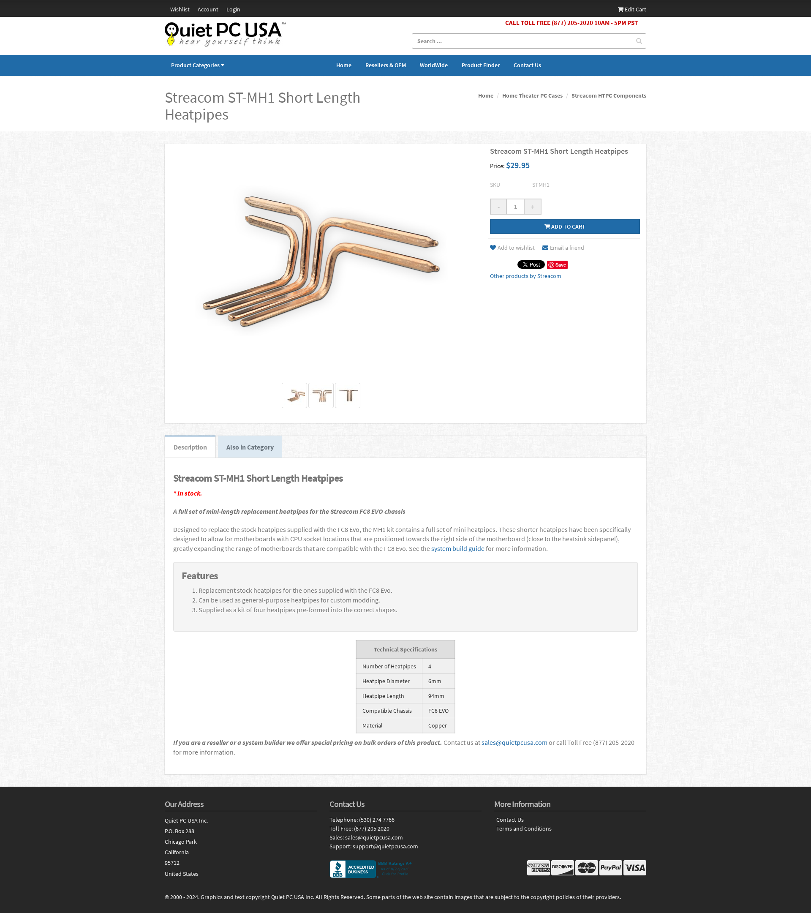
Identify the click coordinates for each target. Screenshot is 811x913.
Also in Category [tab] (250, 447)
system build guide (457, 548)
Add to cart (567, 226)
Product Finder (481, 65)
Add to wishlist (516, 247)
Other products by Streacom (525, 276)
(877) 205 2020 (371, 828)
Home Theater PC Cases (532, 95)
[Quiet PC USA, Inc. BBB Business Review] (405, 869)
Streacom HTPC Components (609, 95)
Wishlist (180, 9)
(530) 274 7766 (377, 819)
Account (208, 9)
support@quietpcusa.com (385, 846)
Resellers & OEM (385, 65)
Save (560, 265)
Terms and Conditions (524, 828)
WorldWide (434, 65)
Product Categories (195, 65)
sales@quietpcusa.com (514, 742)
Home (343, 65)
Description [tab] (190, 447)
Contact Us (527, 65)
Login (233, 9)
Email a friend (567, 247)
